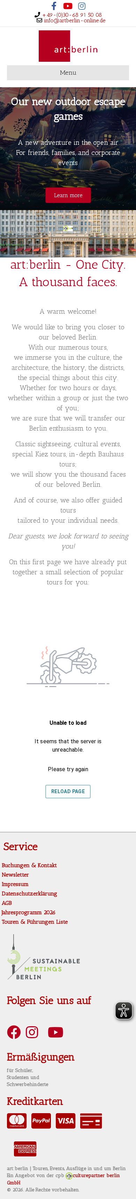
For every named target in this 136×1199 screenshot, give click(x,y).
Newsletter (15, 874)
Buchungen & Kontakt (29, 865)
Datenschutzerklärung (29, 893)
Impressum (15, 884)
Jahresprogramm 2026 (29, 912)
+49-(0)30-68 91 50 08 (72, 15)
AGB (7, 903)
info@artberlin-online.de (74, 20)
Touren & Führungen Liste (35, 921)
